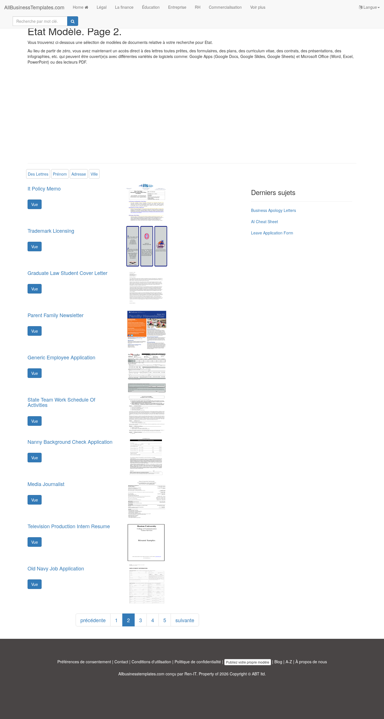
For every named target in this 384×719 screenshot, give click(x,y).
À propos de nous (311, 661)
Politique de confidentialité (198, 661)
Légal (102, 7)
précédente (93, 620)
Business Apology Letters (273, 210)
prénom (60, 174)
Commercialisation (225, 7)
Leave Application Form (272, 233)
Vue (34, 204)
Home (79, 7)
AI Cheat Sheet (264, 221)
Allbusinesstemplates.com (141, 674)
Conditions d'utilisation (151, 661)
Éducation (151, 7)
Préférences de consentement (84, 661)
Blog (278, 661)
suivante (184, 620)
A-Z (289, 661)
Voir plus (257, 7)
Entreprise (177, 7)
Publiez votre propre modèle (247, 662)
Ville (94, 174)
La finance (124, 7)
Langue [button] (369, 7)
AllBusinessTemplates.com (34, 7)
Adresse (78, 174)
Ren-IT (190, 674)
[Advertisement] (192, 118)
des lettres (38, 174)
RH (197, 7)
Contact (121, 661)
